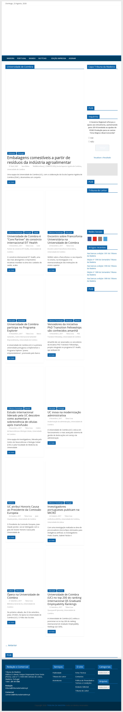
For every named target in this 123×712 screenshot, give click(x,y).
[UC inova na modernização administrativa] (65, 368)
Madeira (10, 58)
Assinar (72, 58)
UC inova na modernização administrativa (64, 413)
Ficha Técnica (80, 673)
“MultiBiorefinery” (38, 166)
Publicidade (57, 673)
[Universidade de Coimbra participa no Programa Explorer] (24, 280)
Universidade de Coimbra (16, 169)
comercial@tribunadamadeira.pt (17, 694)
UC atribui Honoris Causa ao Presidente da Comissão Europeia (24, 510)
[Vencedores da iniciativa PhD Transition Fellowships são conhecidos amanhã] (65, 280)
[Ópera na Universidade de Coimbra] (24, 550)
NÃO (92, 142)
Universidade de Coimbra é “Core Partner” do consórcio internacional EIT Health (24, 239)
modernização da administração (59, 422)
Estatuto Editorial (82, 687)
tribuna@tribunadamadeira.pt (16, 688)
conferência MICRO (54, 519)
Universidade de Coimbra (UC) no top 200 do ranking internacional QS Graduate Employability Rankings (64, 599)
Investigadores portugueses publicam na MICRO (63, 510)
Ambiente (11, 153)
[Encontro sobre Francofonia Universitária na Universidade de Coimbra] (65, 192)
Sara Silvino (25, 166)
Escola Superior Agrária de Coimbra (69, 166)
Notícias (42, 58)
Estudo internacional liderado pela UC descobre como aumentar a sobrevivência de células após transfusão (23, 418)
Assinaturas (57, 680)
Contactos (79, 676)
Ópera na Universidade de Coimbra (23, 596)
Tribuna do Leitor (59, 676)
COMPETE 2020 (50, 166)
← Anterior (11, 645)
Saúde (36, 232)
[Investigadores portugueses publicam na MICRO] (65, 462)
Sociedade (21, 321)
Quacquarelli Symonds (55, 610)
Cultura (10, 591)
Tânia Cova (29, 246)
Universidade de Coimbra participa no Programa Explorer (23, 327)
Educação (69, 232)
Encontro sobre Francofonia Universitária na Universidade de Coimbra (65, 239)
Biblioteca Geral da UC (15, 604)
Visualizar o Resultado (102, 157)
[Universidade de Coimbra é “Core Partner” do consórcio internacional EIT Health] (24, 192)
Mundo (32, 58)
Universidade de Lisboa (56, 522)
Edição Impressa (58, 58)
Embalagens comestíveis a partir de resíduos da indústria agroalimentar (39, 160)
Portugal (21, 58)
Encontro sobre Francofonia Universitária (62, 249)
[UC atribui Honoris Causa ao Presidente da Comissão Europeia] (24, 462)
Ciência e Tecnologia (15, 232)
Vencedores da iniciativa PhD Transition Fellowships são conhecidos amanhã (65, 327)
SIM (91, 138)
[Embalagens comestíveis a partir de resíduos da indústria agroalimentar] (44, 72)
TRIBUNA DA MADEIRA (56, 705)
